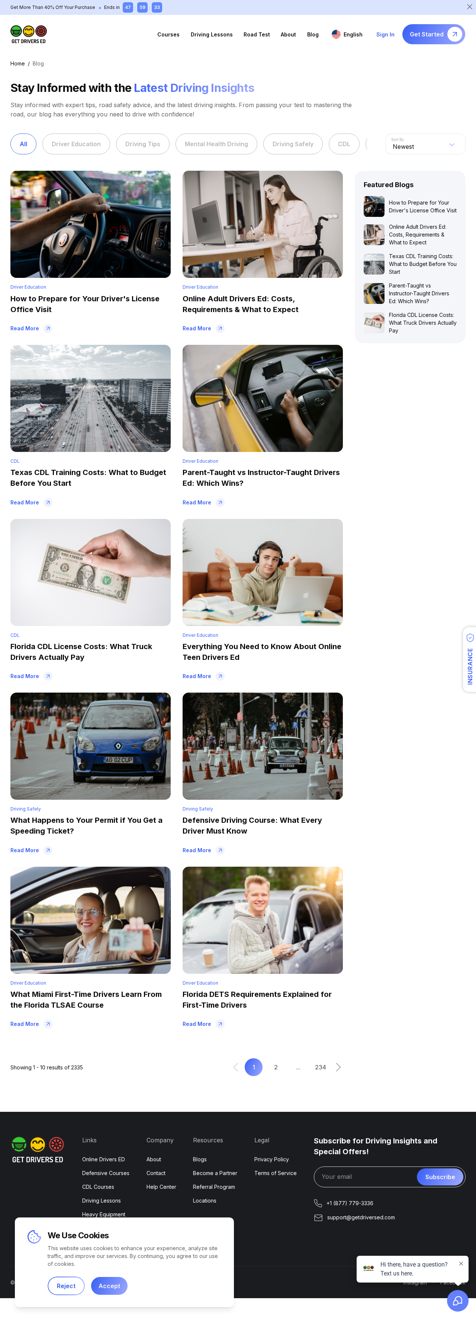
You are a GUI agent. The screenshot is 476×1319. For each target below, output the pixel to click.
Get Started (427, 34)
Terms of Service (275, 1173)
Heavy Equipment (103, 1214)
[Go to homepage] (28, 34)
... (298, 1067)
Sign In (385, 34)
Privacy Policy (271, 1159)
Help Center (161, 1187)
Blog (313, 34)
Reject (66, 1286)
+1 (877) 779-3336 (350, 1203)
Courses (168, 34)
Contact (156, 1173)
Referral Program (214, 1187)
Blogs (200, 1159)
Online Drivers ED (103, 1159)
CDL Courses (98, 1187)
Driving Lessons (212, 34)
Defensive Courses (105, 1173)
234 (320, 1067)
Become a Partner (215, 1173)
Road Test (257, 34)
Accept (109, 1286)
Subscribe (440, 1177)
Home (17, 63)
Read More (24, 328)
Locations (204, 1200)
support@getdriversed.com (361, 1217)
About (288, 34)
